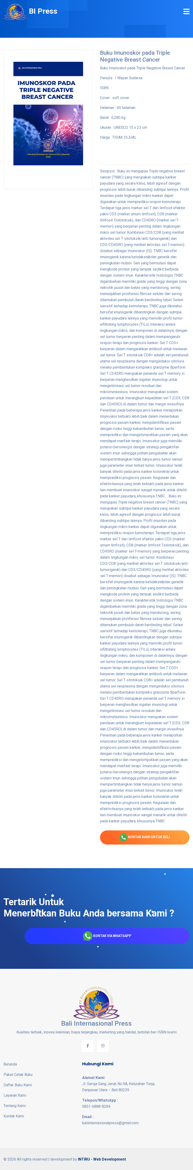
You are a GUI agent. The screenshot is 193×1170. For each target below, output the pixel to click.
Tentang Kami (15, 1105)
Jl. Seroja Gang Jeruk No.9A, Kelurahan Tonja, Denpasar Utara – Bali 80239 (118, 1083)
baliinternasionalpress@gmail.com (110, 1120)
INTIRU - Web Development (102, 1159)
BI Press (42, 11)
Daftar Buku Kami (18, 1085)
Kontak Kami (14, 1116)
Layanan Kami (15, 1095)
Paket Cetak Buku (18, 1074)
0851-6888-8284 (100, 1103)
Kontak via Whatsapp (111, 935)
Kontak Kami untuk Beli (148, 837)
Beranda (10, 1064)
